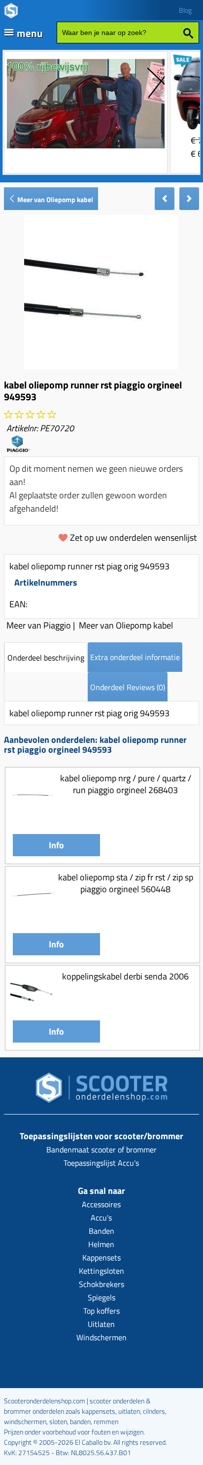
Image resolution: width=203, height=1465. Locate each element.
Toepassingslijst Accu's (101, 1163)
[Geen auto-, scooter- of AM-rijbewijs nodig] (86, 149)
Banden (101, 1231)
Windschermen (101, 1337)
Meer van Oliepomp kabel (54, 199)
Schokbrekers (101, 1284)
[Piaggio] (18, 448)
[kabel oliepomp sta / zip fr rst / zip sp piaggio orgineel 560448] (33, 914)
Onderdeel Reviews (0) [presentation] (127, 687)
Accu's (101, 1217)
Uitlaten (101, 1324)
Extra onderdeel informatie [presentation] (135, 657)
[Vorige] (164, 198)
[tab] (45, 657)
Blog (185, 10)
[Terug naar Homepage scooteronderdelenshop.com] (101, 1090)
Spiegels (101, 1297)
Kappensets (101, 1257)
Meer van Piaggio (38, 625)
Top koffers (101, 1311)
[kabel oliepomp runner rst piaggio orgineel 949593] (101, 366)
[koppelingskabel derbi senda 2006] (33, 1013)
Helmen (101, 1244)
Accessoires (101, 1204)
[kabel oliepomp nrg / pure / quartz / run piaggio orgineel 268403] (33, 815)
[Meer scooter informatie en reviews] (30, 414)
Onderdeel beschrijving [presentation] (45, 657)
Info (56, 845)
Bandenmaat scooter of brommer (101, 1149)
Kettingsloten (101, 1271)
